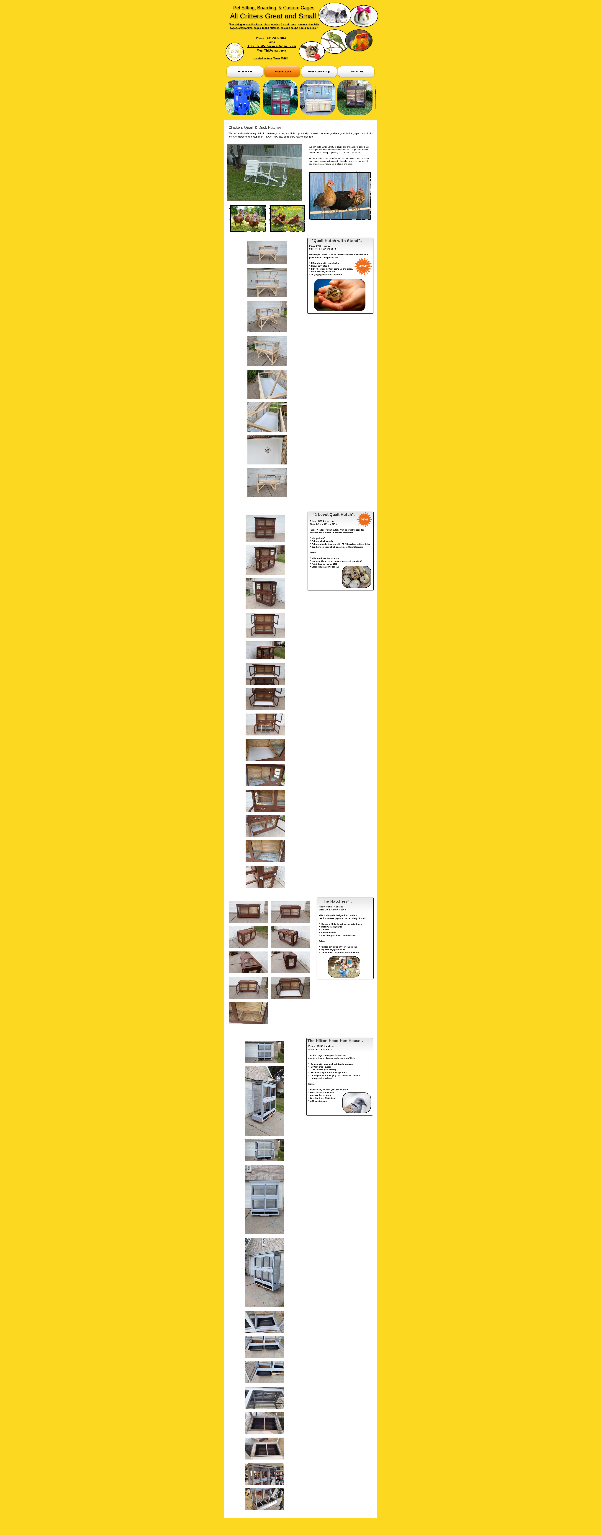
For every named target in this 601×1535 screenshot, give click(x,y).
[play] (295, 198)
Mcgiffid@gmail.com (271, 50)
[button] (264, 172)
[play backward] (229, 97)
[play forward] (372, 97)
